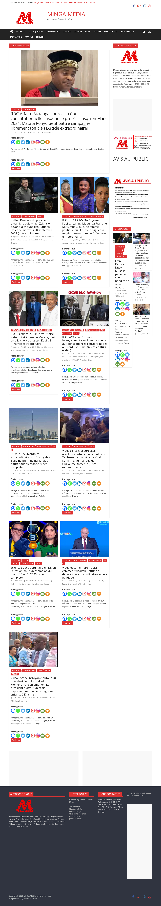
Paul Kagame (94, 357)
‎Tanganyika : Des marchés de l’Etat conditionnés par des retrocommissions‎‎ (64, 2)
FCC (65, 243)
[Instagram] (37, 142)
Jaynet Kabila (87, 243)
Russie (64, 584)
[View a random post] (149, 31)
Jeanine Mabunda (99, 243)
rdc (47, 350)
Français (29, 37)
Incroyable (23, 701)
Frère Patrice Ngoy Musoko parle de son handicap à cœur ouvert (122, 274)
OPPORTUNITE (110, 31)
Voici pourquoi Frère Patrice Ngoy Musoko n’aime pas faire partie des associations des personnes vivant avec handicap (142, 254)
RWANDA (75, 360)
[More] (47, 142)
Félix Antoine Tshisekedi (76, 357)
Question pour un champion (28, 584)
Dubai (30, 473)
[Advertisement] (132, 115)
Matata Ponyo (28, 350)
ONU (42, 240)
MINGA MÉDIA (35, 132)
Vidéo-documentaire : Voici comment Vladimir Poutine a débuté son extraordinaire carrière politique (84, 572)
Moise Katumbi (39, 350)
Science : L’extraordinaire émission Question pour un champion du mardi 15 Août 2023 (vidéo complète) (33, 572)
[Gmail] (33, 142)
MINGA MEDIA (66, 14)
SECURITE (78, 31)
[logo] (27, 799)
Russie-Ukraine (73, 584)
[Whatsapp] (18, 142)
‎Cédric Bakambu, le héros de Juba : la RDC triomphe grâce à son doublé (142, 289)
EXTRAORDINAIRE (29, 109)
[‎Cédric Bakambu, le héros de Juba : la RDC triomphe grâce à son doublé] (141, 273)
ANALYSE (67, 31)
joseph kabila (17, 350)
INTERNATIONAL (53, 31)
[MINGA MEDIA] (11, 31)
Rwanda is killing (86, 360)
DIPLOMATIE (78, 330)
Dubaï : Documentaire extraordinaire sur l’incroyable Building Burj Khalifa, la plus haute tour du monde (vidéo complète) (30, 460)
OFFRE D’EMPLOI (127, 31)
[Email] (42, 142)
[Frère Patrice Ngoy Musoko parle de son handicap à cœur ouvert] (122, 234)
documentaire (21, 473)
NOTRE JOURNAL (36, 31)
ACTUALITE (21, 31)
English (40, 37)
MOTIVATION (16, 37)
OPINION (119, 250)
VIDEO (88, 31)
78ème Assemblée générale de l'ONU (26, 240)
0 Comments (48, 132)
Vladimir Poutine (85, 584)
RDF (70, 360)
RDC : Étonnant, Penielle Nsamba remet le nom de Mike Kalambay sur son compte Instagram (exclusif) (142, 323)
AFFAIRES (97, 31)
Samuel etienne (45, 584)
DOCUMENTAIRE (28, 447)
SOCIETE (119, 253)
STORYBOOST (121, 256)
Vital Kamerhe (88, 474)
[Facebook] (13, 142)
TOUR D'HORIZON (96, 216)
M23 (87, 357)
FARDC (64, 357)
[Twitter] (23, 142)
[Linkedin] (28, 142)
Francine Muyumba (75, 243)
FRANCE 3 (14, 584)
